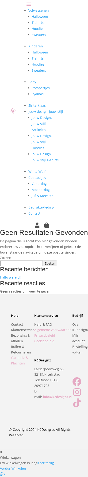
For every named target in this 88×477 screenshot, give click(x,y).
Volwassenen (38, 10)
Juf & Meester (42, 196)
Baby (32, 82)
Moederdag (41, 189)
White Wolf (37, 171)
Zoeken (5, 257)
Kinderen (35, 46)
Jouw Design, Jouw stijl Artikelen (42, 123)
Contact (34, 213)
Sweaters (39, 34)
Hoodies (38, 28)
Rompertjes (41, 88)
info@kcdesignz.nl (57, 397)
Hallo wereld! (10, 277)
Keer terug (45, 463)
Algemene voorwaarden (53, 330)
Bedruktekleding (41, 207)
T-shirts (38, 22)
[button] (2, 474)
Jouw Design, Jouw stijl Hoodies (42, 142)
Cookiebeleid (44, 341)
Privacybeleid (44, 335)
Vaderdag (39, 183)
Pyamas (38, 94)
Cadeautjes (37, 177)
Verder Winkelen (13, 468)
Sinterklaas (37, 105)
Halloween (40, 16)
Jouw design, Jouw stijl (45, 111)
